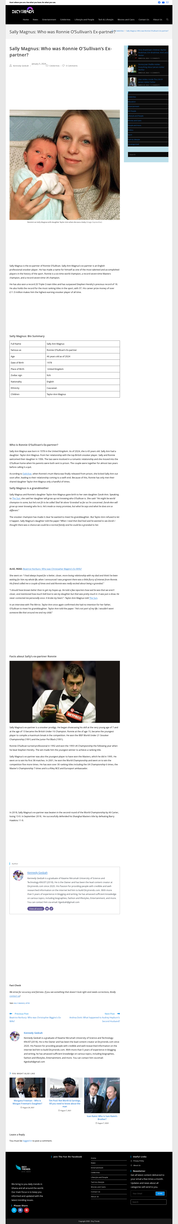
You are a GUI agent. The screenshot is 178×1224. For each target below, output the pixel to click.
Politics (130, 130)
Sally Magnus (19, 1003)
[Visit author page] (15, 1036)
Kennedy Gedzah (21, 65)
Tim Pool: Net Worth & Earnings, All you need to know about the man (65, 1103)
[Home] (112, 31)
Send (160, 1193)
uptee (27, 1003)
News (93, 1163)
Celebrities (54, 65)
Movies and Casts (134, 120)
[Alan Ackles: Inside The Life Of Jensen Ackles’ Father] (132, 81)
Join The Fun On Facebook (68, 1156)
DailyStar (27, 473)
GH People (132, 111)
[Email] (47, 909)
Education (132, 102)
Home (93, 1158)
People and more (134, 125)
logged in (27, 1140)
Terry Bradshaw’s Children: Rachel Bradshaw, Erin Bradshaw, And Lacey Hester (153, 52)
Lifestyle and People (135, 116)
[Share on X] (14, 1210)
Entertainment (133, 106)
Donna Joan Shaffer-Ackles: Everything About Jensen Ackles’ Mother (151, 67)
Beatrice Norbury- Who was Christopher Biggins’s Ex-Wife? (52, 568)
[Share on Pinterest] (26, 1210)
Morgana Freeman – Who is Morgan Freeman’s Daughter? (27, 1102)
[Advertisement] (65, 90)
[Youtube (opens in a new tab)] (163, 2)
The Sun (16, 498)
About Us (95, 1196)
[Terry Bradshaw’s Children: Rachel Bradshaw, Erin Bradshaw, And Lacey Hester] (132, 53)
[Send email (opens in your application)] (166, 2)
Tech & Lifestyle (134, 139)
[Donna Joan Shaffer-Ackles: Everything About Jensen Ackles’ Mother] (132, 68)
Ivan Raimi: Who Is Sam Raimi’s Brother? (102, 1117)
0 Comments (72, 65)
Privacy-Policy (138, 1161)
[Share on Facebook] (20, 1210)
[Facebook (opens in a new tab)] (159, 2)
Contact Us (95, 1192)
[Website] (51, 909)
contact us (15, 995)
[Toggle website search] (167, 19)
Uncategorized (133, 144)
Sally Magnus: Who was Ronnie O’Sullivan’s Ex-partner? (147, 31)
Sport (130, 135)
